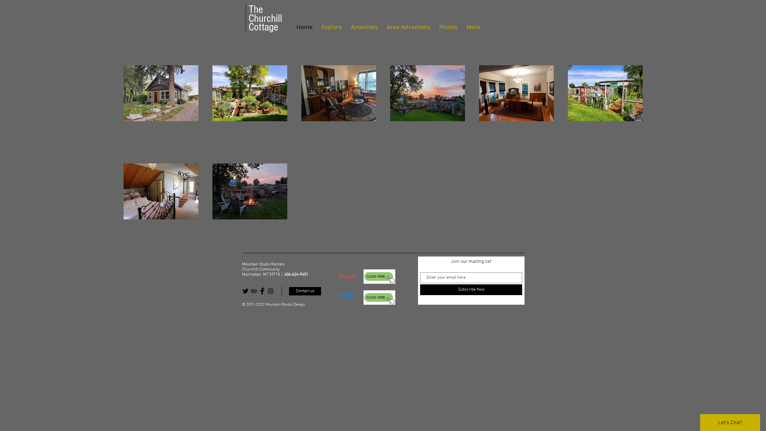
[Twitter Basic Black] (245, 291)
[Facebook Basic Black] (262, 291)
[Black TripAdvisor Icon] (253, 291)
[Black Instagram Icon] (270, 291)
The (256, 9)
